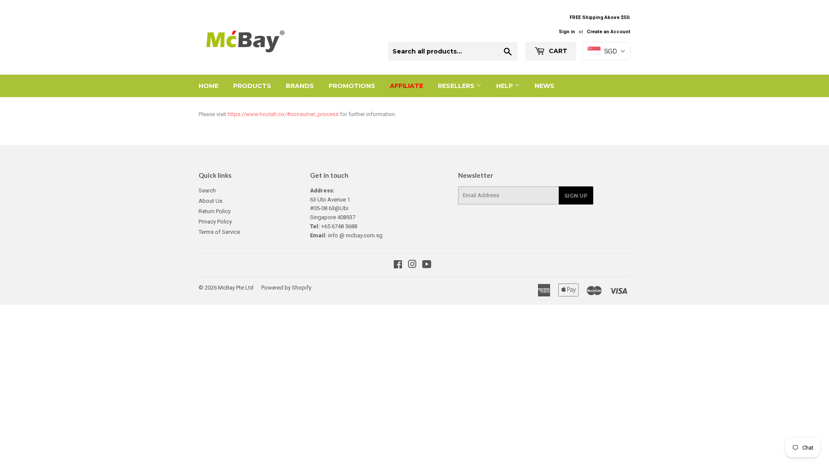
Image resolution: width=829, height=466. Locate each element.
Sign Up (576, 195)
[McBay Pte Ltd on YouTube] (426, 265)
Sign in (567, 32)
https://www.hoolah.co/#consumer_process (283, 114)
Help (505, 86)
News (544, 86)
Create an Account (608, 32)
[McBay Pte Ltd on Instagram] (412, 265)
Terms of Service (219, 232)
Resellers (457, 86)
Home (208, 86)
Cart (557, 51)
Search (207, 190)
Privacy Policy (215, 221)
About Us (210, 201)
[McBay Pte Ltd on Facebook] (397, 265)
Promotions (352, 86)
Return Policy (215, 211)
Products (252, 86)
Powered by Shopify (286, 287)
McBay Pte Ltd (235, 287)
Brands (300, 86)
